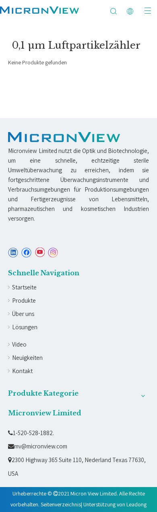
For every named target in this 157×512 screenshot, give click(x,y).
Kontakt (22, 371)
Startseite (24, 287)
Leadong (136, 504)
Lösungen (24, 327)
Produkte (24, 300)
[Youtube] (40, 253)
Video (19, 344)
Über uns (23, 314)
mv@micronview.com (37, 446)
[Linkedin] (13, 253)
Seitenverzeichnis (61, 504)
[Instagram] (53, 252)
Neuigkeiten (27, 357)
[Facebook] (26, 253)
